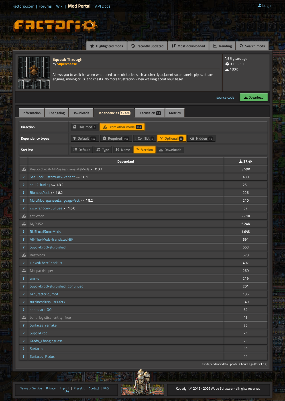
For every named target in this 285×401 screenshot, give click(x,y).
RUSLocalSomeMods (45, 231)
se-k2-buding (40, 184)
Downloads (81, 113)
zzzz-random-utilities (46, 208)
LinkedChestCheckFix (46, 262)
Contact (94, 388)
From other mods (124, 127)
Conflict (145, 138)
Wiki (59, 6)
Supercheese (67, 63)
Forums (45, 6)
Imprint (64, 388)
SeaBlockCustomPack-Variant (53, 177)
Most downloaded (191, 46)
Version (146, 149)
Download (256, 97)
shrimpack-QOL (41, 309)
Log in (267, 5)
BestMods (37, 255)
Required (117, 138)
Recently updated (150, 46)
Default (86, 138)
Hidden (203, 138)
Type (105, 149)
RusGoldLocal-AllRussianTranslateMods (60, 169)
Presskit (79, 388)
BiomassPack (40, 192)
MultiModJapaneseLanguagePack (55, 200)
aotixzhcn (37, 216)
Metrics (175, 113)
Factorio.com (23, 6)
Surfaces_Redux (42, 356)
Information (32, 113)
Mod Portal (79, 6)
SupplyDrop (38, 333)
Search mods (254, 46)
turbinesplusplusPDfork (47, 301)
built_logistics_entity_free (50, 317)
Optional (173, 138)
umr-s (34, 278)
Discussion (149, 113)
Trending (225, 46)
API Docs (102, 6)
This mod (86, 127)
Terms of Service (31, 388)
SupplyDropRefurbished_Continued (56, 286)
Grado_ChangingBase (46, 340)
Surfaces (36, 348)
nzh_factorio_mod (44, 294)
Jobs (66, 391)
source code (225, 97)
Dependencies (114, 113)
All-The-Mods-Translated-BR (51, 239)
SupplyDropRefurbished (47, 247)
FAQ (106, 388)
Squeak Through (68, 59)
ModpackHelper (41, 270)
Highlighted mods (109, 46)
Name (125, 149)
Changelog (57, 113)
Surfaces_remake (43, 325)
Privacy (51, 388)
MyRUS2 (36, 223)
